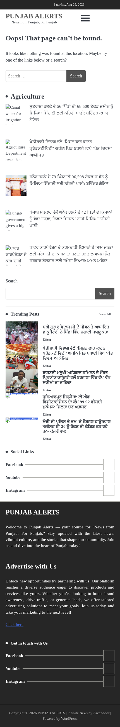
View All (105, 314)
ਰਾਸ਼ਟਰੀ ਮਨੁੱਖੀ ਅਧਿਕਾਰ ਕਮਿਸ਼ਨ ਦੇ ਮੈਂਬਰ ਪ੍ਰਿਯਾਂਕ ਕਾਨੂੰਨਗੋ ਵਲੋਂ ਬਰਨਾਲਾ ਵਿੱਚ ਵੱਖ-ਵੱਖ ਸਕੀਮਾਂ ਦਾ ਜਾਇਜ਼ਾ (77, 377)
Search (12, 281)
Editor (47, 339)
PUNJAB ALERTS (34, 16)
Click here (14, 624)
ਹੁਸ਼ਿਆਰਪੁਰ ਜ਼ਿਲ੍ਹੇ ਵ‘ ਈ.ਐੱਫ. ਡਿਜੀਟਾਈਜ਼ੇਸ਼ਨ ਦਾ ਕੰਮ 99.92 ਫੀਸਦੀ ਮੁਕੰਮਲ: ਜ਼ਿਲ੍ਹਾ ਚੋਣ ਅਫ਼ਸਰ (72, 402)
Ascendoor (101, 713)
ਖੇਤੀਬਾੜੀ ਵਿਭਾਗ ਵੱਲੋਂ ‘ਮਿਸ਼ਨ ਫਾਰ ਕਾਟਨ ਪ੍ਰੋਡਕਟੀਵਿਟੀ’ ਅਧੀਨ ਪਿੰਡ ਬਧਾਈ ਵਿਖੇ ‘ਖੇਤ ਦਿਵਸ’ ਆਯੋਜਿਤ (78, 353)
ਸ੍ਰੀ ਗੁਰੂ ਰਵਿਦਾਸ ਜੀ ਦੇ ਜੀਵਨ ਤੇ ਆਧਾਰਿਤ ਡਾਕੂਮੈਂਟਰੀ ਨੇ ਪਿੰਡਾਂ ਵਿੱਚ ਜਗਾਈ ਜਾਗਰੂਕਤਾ (76, 329)
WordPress (69, 719)
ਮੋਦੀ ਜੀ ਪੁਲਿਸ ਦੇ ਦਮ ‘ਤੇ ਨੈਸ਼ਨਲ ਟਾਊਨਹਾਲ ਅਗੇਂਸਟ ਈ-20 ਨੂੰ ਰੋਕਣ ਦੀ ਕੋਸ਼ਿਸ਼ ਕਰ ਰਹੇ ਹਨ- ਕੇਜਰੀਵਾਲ (77, 426)
